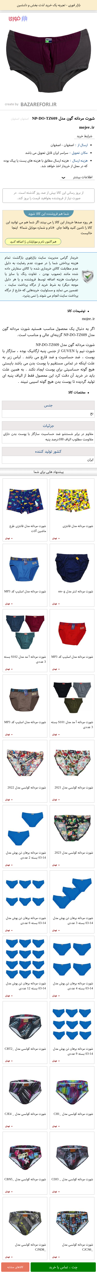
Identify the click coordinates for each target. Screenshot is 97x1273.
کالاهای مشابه (15, 1267)
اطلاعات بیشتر (77, 177)
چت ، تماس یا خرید (63, 1267)
